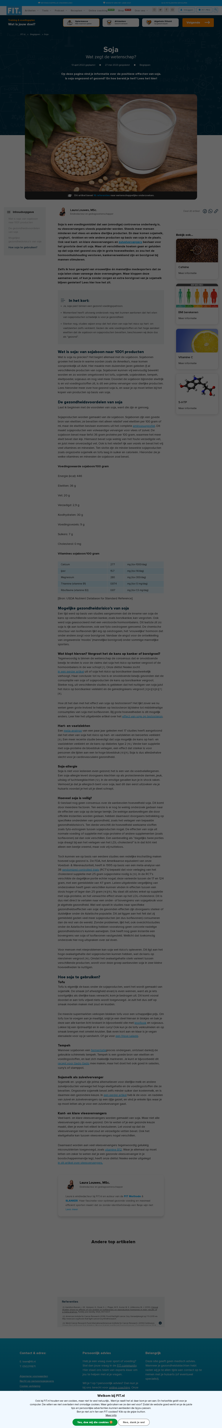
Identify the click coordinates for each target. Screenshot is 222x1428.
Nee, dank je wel (134, 1422)
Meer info (111, 1415)
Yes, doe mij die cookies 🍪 (95, 1422)
